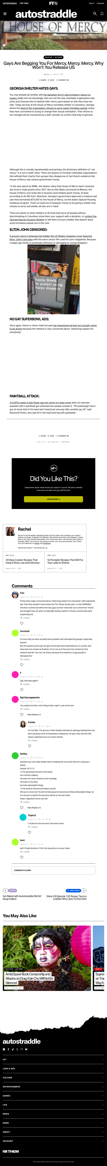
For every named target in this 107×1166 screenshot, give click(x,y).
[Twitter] (17, 1049)
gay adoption (53, 442)
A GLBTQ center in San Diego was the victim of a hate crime (40, 402)
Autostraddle (10, 3)
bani (22, 840)
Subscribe (100, 3)
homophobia (65, 442)
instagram (47, 543)
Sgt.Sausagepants (30, 697)
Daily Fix (41, 442)
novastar (25, 631)
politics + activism (53, 57)
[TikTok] (13, 1049)
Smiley (23, 753)
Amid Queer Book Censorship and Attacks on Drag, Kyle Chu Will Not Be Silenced (29, 978)
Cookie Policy (49, 1162)
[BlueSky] (26, 1049)
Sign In (91, 3)
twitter (37, 543)
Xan (22, 593)
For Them (24, 3)
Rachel (46, 74)
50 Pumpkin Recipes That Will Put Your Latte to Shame (65, 561)
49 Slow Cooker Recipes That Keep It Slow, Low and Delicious (22, 561)
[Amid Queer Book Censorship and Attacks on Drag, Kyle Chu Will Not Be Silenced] (47, 958)
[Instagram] (4, 1049)
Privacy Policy (58, 1162)
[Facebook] (8, 1049)
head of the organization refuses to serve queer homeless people (53, 108)
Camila (31, 722)
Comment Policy (69, 1162)
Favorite (51, 80)
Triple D (32, 815)
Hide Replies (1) (34, 714)
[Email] (22, 1049)
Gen (7, 988)
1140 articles (37, 548)
